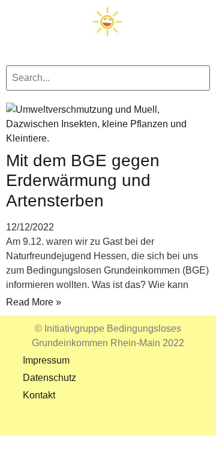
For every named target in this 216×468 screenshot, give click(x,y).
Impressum (38, 360)
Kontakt (30, 395)
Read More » (33, 302)
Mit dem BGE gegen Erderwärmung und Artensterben (83, 180)
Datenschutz (41, 378)
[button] (107, 46)
